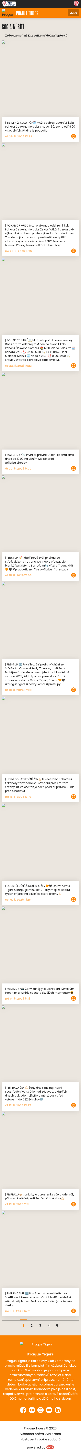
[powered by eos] (40, 1447)
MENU (73, 12)
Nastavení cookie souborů (40, 1439)
